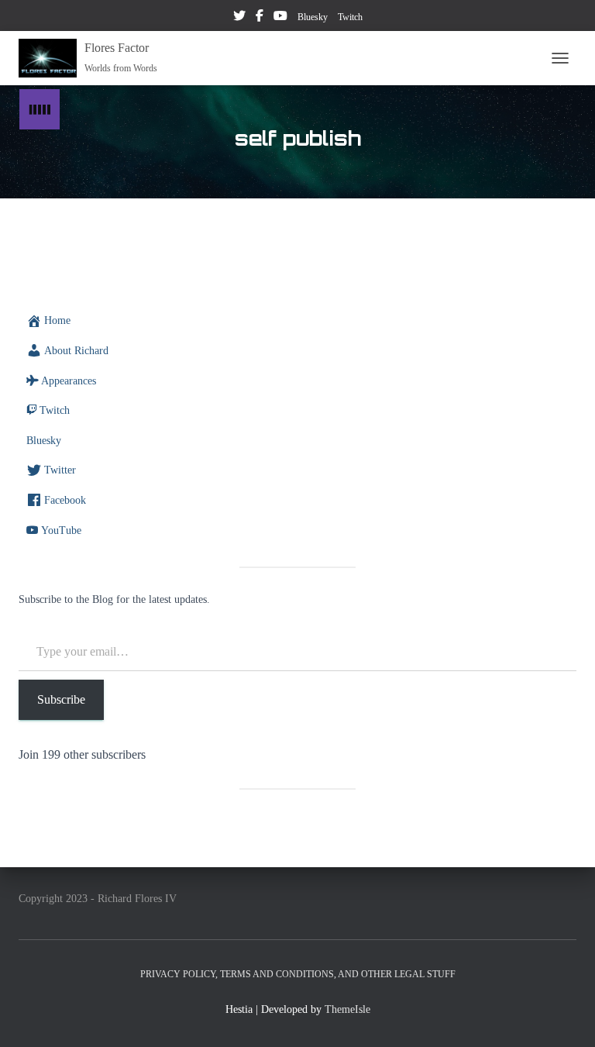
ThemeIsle (347, 1009)
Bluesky (313, 17)
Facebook (259, 18)
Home (57, 320)
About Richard (76, 350)
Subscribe (61, 699)
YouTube (280, 18)
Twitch (350, 17)
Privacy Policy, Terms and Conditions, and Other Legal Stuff (298, 974)
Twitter (239, 18)
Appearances (68, 381)
